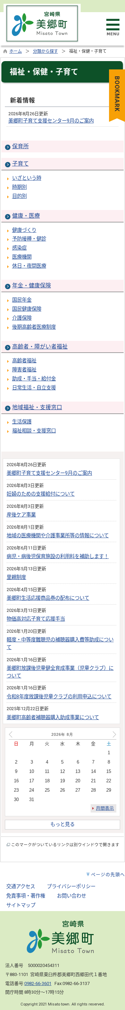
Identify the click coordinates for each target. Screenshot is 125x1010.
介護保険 (22, 318)
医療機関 (22, 257)
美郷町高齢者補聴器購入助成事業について (53, 718)
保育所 (20, 146)
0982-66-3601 (37, 983)
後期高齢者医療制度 (34, 327)
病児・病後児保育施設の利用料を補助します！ (58, 556)
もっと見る (62, 824)
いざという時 (26, 178)
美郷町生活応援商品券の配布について (48, 598)
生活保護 (22, 422)
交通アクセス (20, 887)
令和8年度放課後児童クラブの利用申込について (59, 697)
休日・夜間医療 (29, 266)
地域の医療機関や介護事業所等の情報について (58, 536)
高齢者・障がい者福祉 (40, 346)
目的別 (19, 196)
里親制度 (16, 577)
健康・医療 (26, 215)
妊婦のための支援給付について (41, 494)
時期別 (19, 187)
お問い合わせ (71, 896)
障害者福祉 (24, 370)
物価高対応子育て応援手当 (36, 619)
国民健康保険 (26, 309)
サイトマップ (20, 905)
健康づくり (24, 230)
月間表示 (105, 808)
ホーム (15, 51)
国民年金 (22, 300)
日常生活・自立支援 (34, 388)
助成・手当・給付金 (34, 379)
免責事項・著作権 (25, 896)
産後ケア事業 (21, 515)
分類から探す (45, 51)
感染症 (19, 248)
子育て (20, 163)
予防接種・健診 (29, 239)
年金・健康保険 (31, 285)
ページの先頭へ (108, 874)
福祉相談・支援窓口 (34, 431)
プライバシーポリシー (71, 887)
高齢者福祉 (24, 361)
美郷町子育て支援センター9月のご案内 (51, 121)
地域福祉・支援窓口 (37, 407)
